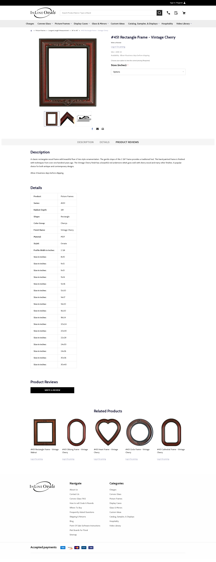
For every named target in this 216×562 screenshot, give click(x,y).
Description (85, 142)
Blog (72, 521)
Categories (117, 483)
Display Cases (81, 23)
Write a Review (116, 43)
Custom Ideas (118, 23)
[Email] (97, 129)
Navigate (76, 483)
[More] (52, 23)
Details (105, 142)
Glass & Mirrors (99, 23)
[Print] (102, 129)
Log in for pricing (118, 47)
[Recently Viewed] (176, 13)
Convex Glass (44, 23)
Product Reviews (127, 142)
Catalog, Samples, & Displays (143, 23)
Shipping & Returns (78, 516)
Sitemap (73, 534)
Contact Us (74, 494)
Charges (30, 23)
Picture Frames (62, 23)
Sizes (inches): (120, 65)
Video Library (183, 23)
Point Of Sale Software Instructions (85, 525)
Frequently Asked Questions (82, 512)
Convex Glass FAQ (78, 498)
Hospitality (167, 23)
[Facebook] (92, 129)
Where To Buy (76, 507)
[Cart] (184, 13)
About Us (74, 489)
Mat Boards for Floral (79, 530)
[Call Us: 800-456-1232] (168, 13)
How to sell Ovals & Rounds (82, 503)
